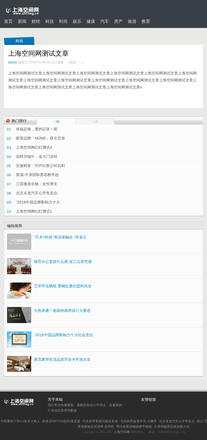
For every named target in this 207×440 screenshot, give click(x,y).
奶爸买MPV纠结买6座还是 (61, 421)
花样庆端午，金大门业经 (36, 156)
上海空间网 (122, 432)
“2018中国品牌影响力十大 (38, 202)
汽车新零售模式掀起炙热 (100, 421)
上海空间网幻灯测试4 (34, 147)
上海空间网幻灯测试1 (34, 211)
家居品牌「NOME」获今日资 (40, 138)
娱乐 (77, 21)
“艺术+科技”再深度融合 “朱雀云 (60, 237)
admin (12, 62)
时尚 (63, 21)
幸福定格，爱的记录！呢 (36, 129)
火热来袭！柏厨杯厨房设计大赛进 (62, 310)
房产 (118, 21)
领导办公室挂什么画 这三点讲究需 (63, 261)
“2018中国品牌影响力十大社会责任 (63, 335)
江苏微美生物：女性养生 (36, 184)
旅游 (132, 21)
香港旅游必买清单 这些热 (96, 426)
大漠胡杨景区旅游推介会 (171, 426)
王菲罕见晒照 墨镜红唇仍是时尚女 (63, 286)
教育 (146, 21)
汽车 (104, 21)
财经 (36, 21)
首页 (8, 21)
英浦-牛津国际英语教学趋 (37, 175)
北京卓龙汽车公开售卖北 (36, 193)
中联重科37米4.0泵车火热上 (20, 421)
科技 (49, 21)
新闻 (22, 21)
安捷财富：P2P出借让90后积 (40, 165)
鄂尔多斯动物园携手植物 (134, 426)
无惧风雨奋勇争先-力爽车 (138, 421)
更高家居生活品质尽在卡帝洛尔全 (62, 359)
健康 (91, 21)
